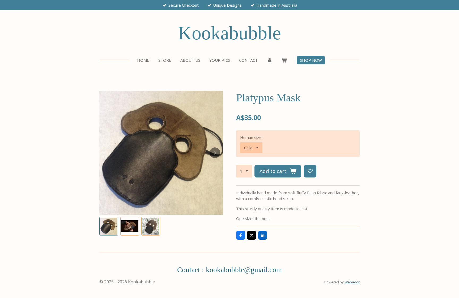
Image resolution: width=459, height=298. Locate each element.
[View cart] (284, 60)
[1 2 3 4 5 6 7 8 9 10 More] (244, 171)
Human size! (251, 137)
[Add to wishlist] (310, 171)
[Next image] (215, 152)
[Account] (269, 60)
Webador (352, 282)
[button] (108, 226)
